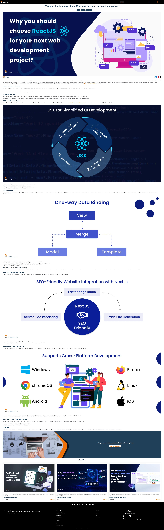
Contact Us (153, 2)
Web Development (89, 10)
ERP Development (59, 518)
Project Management (59, 525)
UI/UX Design (58, 520)
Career (144, 2)
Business (78, 10)
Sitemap (97, 518)
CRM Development (59, 517)
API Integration (58, 515)
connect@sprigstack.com (130, 513)
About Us (139, 2)
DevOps (57, 523)
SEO (56, 522)
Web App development (60, 512)
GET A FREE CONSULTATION (115, 446)
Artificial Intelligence (60, 497)
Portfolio (134, 2)
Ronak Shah (8, 77)
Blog (96, 515)
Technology (83, 10)
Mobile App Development (60, 513)
